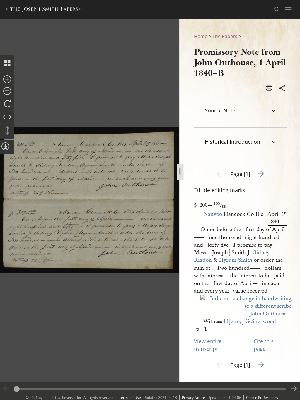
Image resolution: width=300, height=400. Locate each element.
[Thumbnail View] (7, 63)
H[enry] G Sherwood (250, 321)
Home (200, 36)
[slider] (150, 389)
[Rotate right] (7, 104)
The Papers (224, 36)
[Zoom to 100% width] (7, 117)
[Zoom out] (7, 91)
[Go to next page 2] (294, 389)
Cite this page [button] (264, 345)
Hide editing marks (222, 190)
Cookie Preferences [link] (262, 397)
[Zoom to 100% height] (7, 130)
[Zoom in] (7, 79)
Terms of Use (130, 397)
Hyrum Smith (235, 260)
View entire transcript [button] (207, 345)
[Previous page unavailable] (6, 389)
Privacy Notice (193, 397)
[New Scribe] (246, 306)
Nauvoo (212, 214)
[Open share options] (282, 88)
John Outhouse (268, 313)
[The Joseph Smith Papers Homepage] (43, 10)
